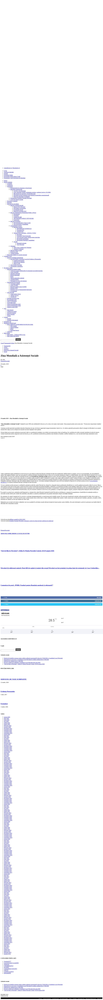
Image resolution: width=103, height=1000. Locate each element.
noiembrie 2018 (8, 852)
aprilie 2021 (7, 810)
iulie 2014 (6, 927)
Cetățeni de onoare (12, 311)
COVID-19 (13, 297)
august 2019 (7, 839)
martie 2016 (7, 898)
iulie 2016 (6, 892)
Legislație (9, 183)
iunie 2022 (6, 789)
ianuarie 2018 (7, 866)
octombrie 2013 (8, 940)
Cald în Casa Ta (14, 295)
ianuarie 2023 (7, 779)
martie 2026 (7, 724)
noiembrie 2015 (8, 904)
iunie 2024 (6, 754)
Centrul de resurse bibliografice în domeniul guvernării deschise (26, 270)
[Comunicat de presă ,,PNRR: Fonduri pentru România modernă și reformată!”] (5, 582)
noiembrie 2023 (8, 765)
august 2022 (7, 786)
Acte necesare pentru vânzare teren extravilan (28, 237)
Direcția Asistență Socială (16, 205)
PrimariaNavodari (5, 361)
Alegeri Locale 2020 (12, 307)
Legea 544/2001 (14, 272)
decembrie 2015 (8, 903)
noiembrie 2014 (8, 922)
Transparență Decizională (13, 282)
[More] (26, 369)
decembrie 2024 (8, 746)
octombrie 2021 (8, 801)
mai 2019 (6, 843)
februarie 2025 (7, 743)
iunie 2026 (6, 720)
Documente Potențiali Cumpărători (25, 240)
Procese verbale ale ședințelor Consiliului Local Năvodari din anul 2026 (22, 662)
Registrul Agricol (18, 227)
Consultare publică (15, 284)
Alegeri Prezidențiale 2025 (14, 304)
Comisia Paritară (14, 253)
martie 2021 (7, 811)
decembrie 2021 (8, 798)
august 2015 (7, 908)
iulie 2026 (6, 718)
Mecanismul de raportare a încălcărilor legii (24, 193)
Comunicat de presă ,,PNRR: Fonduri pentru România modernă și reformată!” (27, 585)
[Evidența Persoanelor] (5, 688)
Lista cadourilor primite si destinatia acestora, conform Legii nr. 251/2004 (32, 192)
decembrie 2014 (8, 920)
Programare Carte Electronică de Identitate (14, 178)
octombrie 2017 (8, 871)
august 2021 (7, 804)
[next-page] (4, 589)
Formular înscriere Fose (13, 298)
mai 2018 (6, 861)
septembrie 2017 (8, 872)
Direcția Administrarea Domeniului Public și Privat (23, 212)
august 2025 (7, 734)
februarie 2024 (7, 760)
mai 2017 (6, 878)
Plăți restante (13, 326)
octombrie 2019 (8, 836)
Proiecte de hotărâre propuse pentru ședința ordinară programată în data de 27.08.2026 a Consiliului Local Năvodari (33, 658)
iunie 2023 (6, 772)
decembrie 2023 (8, 763)
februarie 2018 (7, 865)
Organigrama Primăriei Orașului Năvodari (21, 198)
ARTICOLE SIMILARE (7, 533)
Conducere (10, 185)
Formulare (16, 215)
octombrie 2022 (8, 784)
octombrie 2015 (8, 906)
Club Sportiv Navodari (16, 265)
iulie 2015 (6, 910)
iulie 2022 (6, 788)
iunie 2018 (6, 859)
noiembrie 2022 (8, 782)
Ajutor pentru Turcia (15, 294)
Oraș (5, 308)
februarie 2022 (7, 795)
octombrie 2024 (8, 749)
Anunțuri (6, 348)
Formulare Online (8, 175)
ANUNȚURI (10, 292)
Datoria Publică (14, 327)
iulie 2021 (6, 805)
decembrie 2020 (8, 815)
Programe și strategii (12, 201)
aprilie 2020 (7, 827)
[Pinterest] (15, 369)
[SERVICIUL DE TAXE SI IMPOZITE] (5, 676)
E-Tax (5, 170)
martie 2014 (7, 933)
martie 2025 (7, 741)
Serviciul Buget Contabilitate (21, 224)
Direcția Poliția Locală (16, 250)
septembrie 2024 (8, 750)
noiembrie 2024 (8, 747)
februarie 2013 (7, 952)
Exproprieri (16, 220)
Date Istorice (10, 310)
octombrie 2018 (8, 853)
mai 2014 (6, 930)
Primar (5, 180)
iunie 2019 (6, 842)
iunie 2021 (6, 807)
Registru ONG (14, 288)
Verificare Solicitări (9, 172)
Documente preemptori (22, 239)
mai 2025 (6, 739)
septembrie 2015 (8, 907)
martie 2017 (7, 881)
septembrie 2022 (8, 785)
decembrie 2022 (8, 781)
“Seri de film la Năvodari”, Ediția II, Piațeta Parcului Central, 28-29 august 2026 (27, 551)
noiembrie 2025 (8, 730)
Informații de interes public (14, 269)
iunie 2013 (6, 946)
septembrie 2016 (8, 890)
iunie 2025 (6, 737)
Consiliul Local (8, 256)
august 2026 (7, 717)
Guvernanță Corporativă (16, 266)
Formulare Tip (7, 321)
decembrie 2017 (8, 868)
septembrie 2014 (8, 924)
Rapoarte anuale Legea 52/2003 (18, 286)
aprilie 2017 (7, 879)
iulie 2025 (6, 736)
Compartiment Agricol (16, 225)
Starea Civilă (17, 263)
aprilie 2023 (7, 775)
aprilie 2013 (7, 949)
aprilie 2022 (7, 792)
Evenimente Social (18, 209)
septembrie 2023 (8, 768)
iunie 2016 (6, 894)
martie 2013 (7, 951)
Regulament (17, 214)
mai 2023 (6, 773)
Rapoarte (9, 202)
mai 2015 (6, 913)
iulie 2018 (6, 858)
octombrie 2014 (8, 923)
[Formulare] (5, 700)
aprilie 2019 (7, 845)
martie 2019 (7, 846)
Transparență (7, 343)
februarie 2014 (7, 935)
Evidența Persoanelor (19, 260)
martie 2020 (7, 829)
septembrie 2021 (8, 802)
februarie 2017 (7, 882)
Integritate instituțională (16, 189)
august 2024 (7, 752)
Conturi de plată (18, 217)
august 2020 (7, 821)
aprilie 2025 (7, 740)
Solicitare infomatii (15, 273)
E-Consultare (13, 291)
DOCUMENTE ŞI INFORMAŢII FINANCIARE (20, 324)
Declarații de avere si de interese (18, 281)
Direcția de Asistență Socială (11, 350)
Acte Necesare (20, 244)
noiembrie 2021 (8, 800)
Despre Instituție (8, 182)
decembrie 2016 (8, 885)
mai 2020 (6, 826)
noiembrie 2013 (8, 939)
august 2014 (7, 926)
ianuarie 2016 (7, 901)
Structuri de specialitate (13, 204)
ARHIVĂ (9, 331)
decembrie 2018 (8, 850)
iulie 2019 (6, 840)
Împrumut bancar (14, 330)
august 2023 (7, 769)
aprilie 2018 (7, 862)
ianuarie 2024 (7, 762)
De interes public (8, 268)
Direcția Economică (15, 221)
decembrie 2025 (8, 728)
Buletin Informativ (15, 275)
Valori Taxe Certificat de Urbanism (22, 247)
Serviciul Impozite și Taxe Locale (22, 223)
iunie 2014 (6, 929)
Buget (11, 276)
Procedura (19, 234)
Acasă (2, 343)
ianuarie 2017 (7, 884)
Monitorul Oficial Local (10, 323)
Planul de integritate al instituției (22, 196)
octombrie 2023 (8, 766)
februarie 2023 (7, 778)
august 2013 (7, 943)
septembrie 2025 (8, 733)
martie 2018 (7, 863)
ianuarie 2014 (7, 936)
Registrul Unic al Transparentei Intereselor (21, 289)
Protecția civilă (14, 252)
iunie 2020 (6, 824)
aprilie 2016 (7, 897)
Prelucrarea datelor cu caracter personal (17, 254)
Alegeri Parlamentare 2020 (14, 305)
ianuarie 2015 (7, 919)
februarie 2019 (7, 847)
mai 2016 (6, 895)
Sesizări (6, 173)
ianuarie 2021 (7, 814)
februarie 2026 (7, 725)
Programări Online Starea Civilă (12, 176)
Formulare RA (20, 230)
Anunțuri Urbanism (18, 249)
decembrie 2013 (8, 938)
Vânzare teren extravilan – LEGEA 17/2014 (25, 233)
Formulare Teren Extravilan (24, 236)
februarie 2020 (7, 830)
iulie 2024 (6, 753)
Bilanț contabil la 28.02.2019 (17, 519)
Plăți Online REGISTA (13, 336)
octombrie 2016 (8, 888)
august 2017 (7, 874)
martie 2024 (7, 759)
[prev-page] (2, 589)
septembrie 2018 (8, 855)
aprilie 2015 (7, 914)
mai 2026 (6, 721)
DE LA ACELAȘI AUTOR (22, 533)
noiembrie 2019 (8, 834)
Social (5, 351)
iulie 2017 (6, 875)
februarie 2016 (7, 900)
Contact (6, 317)
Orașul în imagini (11, 313)
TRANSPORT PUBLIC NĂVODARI (24, 218)
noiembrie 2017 (8, 869)
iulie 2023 (6, 770)
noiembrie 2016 (8, 887)
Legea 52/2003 (14, 285)
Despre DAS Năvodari (19, 207)
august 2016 (7, 891)
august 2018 (7, 856)
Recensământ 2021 (12, 300)
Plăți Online (7, 333)
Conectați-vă (98, 601)
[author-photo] (4, 529)
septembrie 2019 (8, 837)
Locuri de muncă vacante (16, 199)
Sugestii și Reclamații (12, 320)
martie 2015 (7, 916)
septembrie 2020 (8, 820)
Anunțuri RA (20, 231)
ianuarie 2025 (7, 744)
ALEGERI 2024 (11, 302)
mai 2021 (6, 808)
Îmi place (99, 597)
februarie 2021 (7, 813)
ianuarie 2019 (7, 849)
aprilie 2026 (7, 723)
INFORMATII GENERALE (24, 228)
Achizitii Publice (14, 279)
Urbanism (12, 246)
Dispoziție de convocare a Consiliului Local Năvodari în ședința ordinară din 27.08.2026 (26, 659)
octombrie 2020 (8, 818)
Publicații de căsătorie (19, 262)
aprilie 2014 (7, 932)
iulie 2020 (6, 823)
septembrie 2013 (8, 942)
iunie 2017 (6, 877)
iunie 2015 (6, 911)
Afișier (12, 343)
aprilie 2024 (7, 757)
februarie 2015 (7, 917)
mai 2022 (6, 791)
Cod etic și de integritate (20, 191)
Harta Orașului (11, 314)
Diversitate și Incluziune (20, 208)
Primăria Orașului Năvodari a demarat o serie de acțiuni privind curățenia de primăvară (31, 521)
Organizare (10, 186)
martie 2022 (7, 794)
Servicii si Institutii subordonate (15, 257)
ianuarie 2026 (7, 727)
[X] (9, 369)
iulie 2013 (6, 945)
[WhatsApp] (20, 369)
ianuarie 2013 (7, 953)
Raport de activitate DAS (20, 211)
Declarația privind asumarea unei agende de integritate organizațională (31, 195)
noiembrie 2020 (8, 817)
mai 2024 (6, 756)
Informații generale (21, 243)
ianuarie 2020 (7, 831)
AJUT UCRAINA (12, 301)
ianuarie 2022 (7, 797)
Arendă (15, 241)
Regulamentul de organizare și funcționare (21, 188)
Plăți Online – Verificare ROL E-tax (16, 334)
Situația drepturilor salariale (17, 278)
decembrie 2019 (8, 833)
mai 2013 (6, 948)
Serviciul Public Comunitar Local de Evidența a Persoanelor (25, 259)
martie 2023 (7, 776)
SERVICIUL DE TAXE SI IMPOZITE (13, 679)
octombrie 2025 (8, 731)
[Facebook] (3, 369)
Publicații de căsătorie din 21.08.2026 (13, 661)
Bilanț (11, 329)
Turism (9, 315)
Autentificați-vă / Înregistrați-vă (12, 168)
